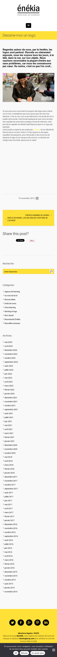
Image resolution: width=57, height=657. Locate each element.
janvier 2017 (10, 520)
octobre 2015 (10, 580)
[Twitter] (12, 622)
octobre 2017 (10, 485)
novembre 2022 (11, 354)
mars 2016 (9, 560)
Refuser (24, 653)
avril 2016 (9, 556)
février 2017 (9, 516)
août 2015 (9, 584)
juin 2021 (8, 421)
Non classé (9, 315)
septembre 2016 (11, 536)
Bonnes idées (10, 299)
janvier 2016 (10, 568)
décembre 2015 (11, 572)
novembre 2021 (11, 402)
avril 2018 (9, 461)
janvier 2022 (10, 394)
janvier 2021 (10, 441)
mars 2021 (9, 433)
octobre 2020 (10, 453)
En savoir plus (38, 653)
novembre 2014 (11, 592)
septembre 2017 (11, 489)
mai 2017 (8, 504)
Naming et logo (11, 311)
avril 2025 (9, 346)
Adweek (36, 130)
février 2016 (9, 564)
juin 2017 (8, 501)
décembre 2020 (11, 445)
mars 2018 (9, 465)
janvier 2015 (10, 588)
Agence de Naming (12, 292)
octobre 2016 (10, 532)
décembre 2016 (11, 524)
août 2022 (9, 366)
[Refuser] (53, 650)
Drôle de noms (10, 303)
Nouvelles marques (12, 323)
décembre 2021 (11, 398)
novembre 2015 (11, 576)
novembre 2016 (11, 528)
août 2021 (9, 413)
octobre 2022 (10, 358)
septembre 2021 (11, 409)
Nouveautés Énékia (12, 319)
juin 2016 (8, 548)
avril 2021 (9, 429)
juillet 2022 (9, 370)
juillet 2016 (9, 544)
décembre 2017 (11, 477)
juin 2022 (8, 374)
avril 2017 (9, 508)
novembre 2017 (11, 481)
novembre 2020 (11, 449)
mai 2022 (8, 378)
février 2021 (9, 437)
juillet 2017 (9, 497)
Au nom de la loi (11, 296)
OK (16, 653)
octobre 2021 (10, 405)
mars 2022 (9, 386)
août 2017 (9, 493)
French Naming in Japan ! (37, 215)
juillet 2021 (9, 417)
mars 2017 (9, 512)
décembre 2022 (11, 350)
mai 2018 (8, 457)
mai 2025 (8, 342)
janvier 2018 (10, 473)
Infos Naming (10, 307)
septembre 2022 (11, 362)
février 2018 (9, 469)
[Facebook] (20, 622)
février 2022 (9, 390)
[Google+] (29, 622)
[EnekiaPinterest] (37, 622)
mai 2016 (8, 552)
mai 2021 (8, 425)
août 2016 (9, 540)
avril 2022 (9, 382)
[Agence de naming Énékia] (28, 10)
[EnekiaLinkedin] (46, 622)
